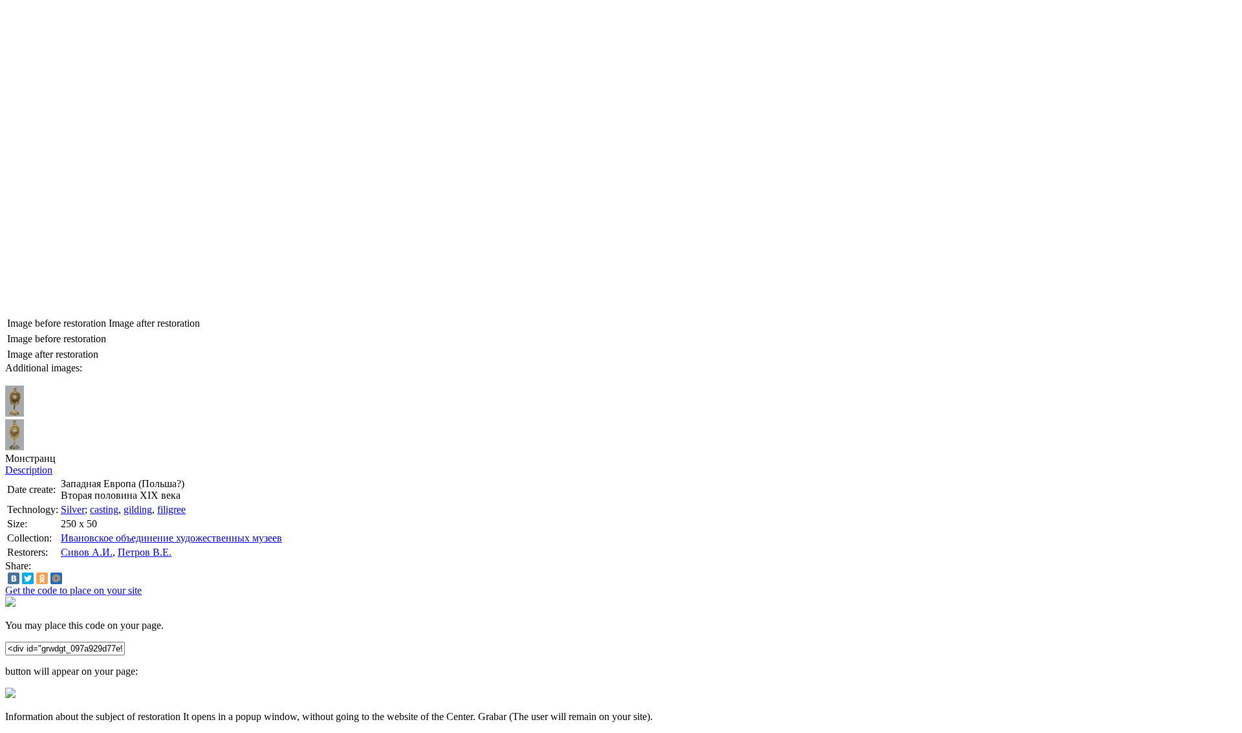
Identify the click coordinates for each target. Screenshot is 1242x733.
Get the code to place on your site (73, 590)
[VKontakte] (13, 578)
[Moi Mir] (56, 578)
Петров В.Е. (144, 552)
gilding (138, 509)
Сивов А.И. (87, 552)
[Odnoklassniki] (42, 578)
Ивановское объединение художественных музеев (171, 537)
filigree (171, 509)
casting (104, 509)
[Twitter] (28, 578)
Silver (73, 509)
